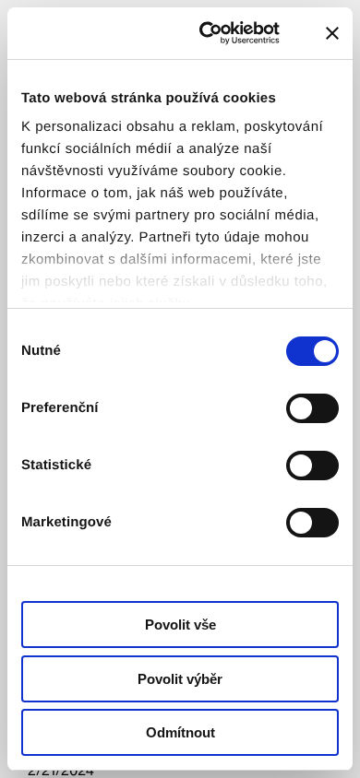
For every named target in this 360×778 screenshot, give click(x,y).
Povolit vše (180, 624)
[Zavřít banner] (332, 33)
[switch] (312, 408)
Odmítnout (180, 732)
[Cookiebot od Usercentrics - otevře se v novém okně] (218, 33)
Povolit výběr (180, 679)
